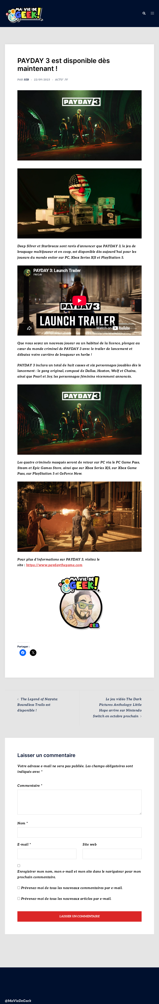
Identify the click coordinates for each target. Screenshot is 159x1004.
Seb (26, 79)
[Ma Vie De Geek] (24, 13)
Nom (22, 823)
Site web (89, 845)
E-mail (24, 845)
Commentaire (29, 786)
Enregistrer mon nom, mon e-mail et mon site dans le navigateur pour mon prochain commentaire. (79, 874)
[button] (144, 13)
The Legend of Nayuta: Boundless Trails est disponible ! (37, 705)
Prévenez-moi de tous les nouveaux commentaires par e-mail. (72, 888)
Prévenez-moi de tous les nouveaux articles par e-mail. (66, 899)
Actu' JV (61, 79)
